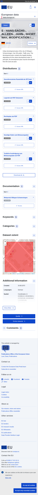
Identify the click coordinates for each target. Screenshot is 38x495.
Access (20, 205)
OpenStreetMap (20, 273)
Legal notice (5, 392)
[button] (31, 1)
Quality (18, 316)
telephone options (13, 462)
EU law (3, 421)
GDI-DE (8, 43)
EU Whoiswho (5, 429)
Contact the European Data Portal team (13, 366)
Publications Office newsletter (10, 411)
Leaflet (13, 273)
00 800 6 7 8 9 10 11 (12, 460)
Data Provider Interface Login (10, 435)
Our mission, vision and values (11, 408)
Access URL (20, 89)
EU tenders (4, 424)
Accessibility (5, 397)
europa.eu (16, 451)
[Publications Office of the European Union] (18, 348)
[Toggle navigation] (35, 16)
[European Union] (18, 447)
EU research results (7, 427)
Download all (18, 175)
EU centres (18, 466)
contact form (14, 464)
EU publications (6, 432)
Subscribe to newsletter (8, 369)
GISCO (33, 273)
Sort (5, 73)
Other (5, 381)
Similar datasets (18, 321)
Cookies (4, 394)
